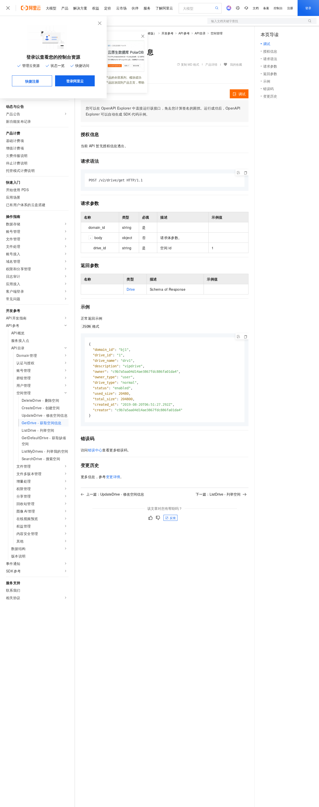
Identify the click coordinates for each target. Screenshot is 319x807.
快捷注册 (32, 81)
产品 (64, 7)
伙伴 (135, 7)
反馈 (173, 518)
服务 (147, 7)
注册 (290, 8)
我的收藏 (236, 64)
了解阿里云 (164, 7)
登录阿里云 (75, 80)
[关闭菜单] (8, 8)
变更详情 (113, 476)
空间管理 (217, 33)
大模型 (51, 7)
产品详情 (211, 64)
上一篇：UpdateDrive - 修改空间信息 (115, 494)
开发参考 (167, 33)
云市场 (121, 7)
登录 (308, 8)
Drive (131, 289)
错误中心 (95, 449)
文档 (256, 8)
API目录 (200, 33)
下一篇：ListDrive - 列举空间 (218, 494)
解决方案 (80, 7)
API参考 (184, 33)
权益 (95, 7)
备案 (266, 8)
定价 (107, 7)
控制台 (278, 8)
